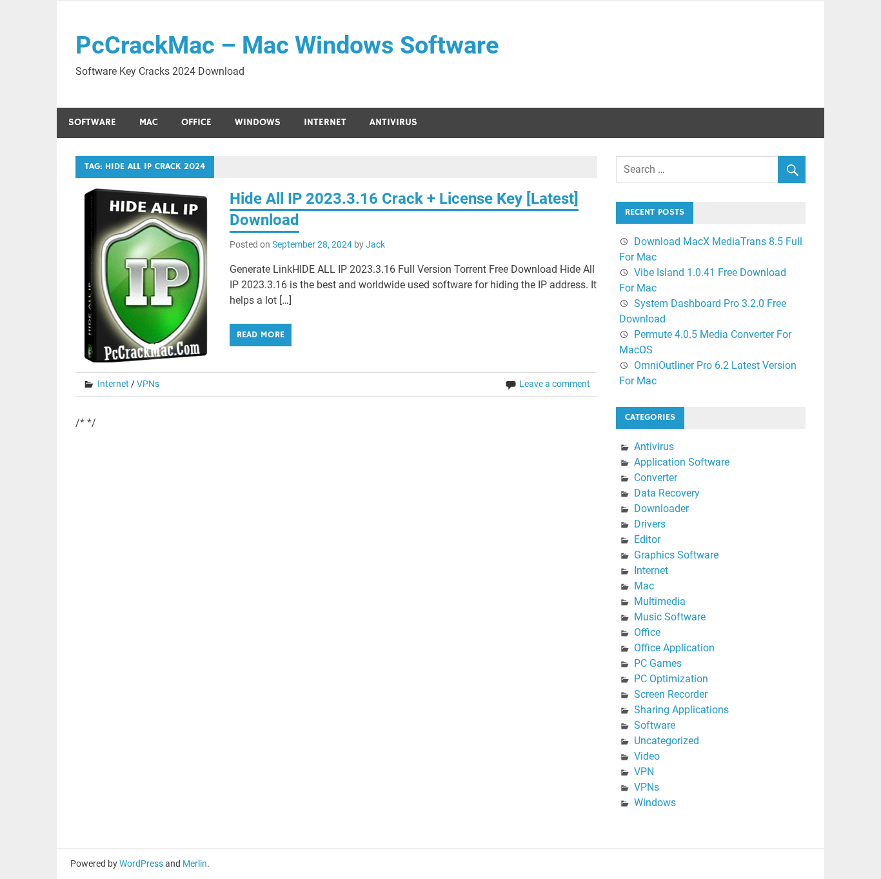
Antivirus (393, 122)
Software (92, 122)
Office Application (674, 648)
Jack (375, 244)
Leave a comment (554, 384)
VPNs (148, 384)
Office (196, 122)
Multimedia (660, 601)
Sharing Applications (681, 710)
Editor (647, 539)
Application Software (681, 462)
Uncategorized (666, 741)
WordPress (141, 863)
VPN (644, 771)
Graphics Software (676, 555)
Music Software (670, 617)
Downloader (661, 508)
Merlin (195, 863)
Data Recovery (667, 493)
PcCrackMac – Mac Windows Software (287, 45)
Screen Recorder (671, 694)
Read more (260, 335)
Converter (655, 477)
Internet (325, 122)
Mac (148, 122)
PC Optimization (671, 679)
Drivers (650, 524)
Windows (258, 122)
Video (647, 756)
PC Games (658, 663)
